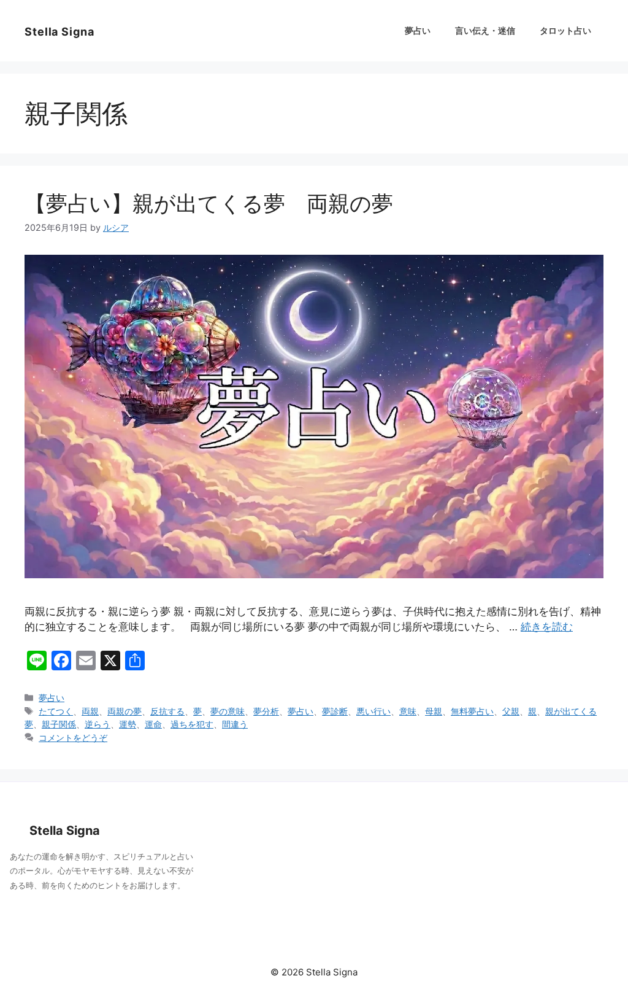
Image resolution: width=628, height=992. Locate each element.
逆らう (97, 724)
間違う (235, 724)
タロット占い (565, 30)
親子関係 (59, 724)
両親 (90, 711)
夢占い (418, 30)
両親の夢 (124, 711)
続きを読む (547, 627)
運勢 (127, 724)
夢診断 (335, 711)
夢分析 (266, 711)
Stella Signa (59, 31)
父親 (510, 711)
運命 (153, 724)
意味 (407, 711)
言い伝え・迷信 (485, 30)
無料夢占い (472, 711)
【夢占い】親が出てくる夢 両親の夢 (220, 203)
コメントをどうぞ (73, 737)
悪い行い (373, 711)
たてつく (56, 711)
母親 (433, 711)
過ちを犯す (191, 724)
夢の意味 (227, 711)
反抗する (167, 711)
